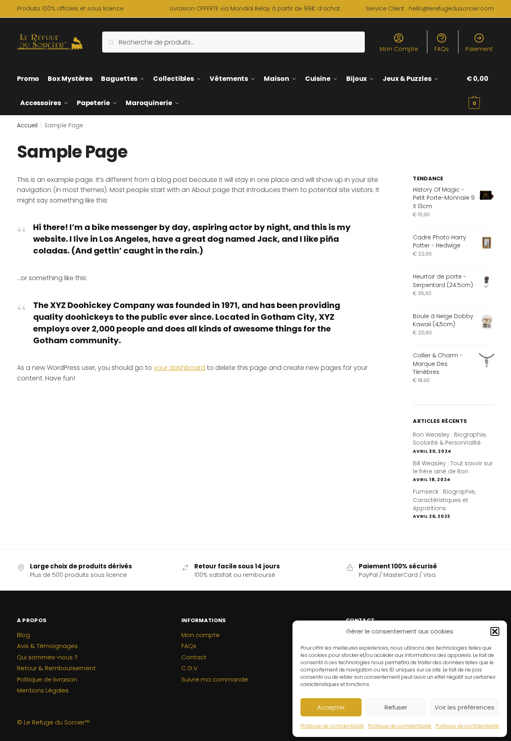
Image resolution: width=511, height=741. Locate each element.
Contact (193, 657)
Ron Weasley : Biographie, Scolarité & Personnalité (449, 439)
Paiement (479, 49)
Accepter (331, 707)
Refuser (396, 707)
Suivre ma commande (214, 679)
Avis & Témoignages (47, 646)
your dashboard (179, 367)
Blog (23, 635)
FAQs (441, 49)
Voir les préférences (464, 707)
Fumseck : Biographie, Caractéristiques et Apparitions (444, 500)
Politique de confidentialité (332, 725)
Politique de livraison (47, 679)
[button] (495, 631)
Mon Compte (399, 49)
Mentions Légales (43, 690)
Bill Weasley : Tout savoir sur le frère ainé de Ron (453, 467)
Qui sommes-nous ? (47, 657)
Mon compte (200, 635)
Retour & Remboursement (56, 668)
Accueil (27, 125)
